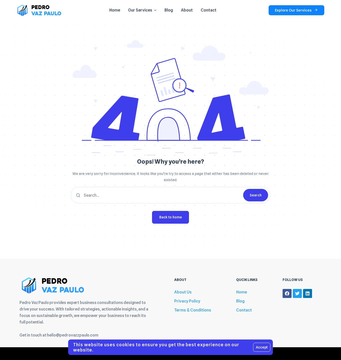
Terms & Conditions (192, 310)
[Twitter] (297, 293)
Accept (262, 347)
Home (241, 292)
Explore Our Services (293, 10)
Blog (240, 301)
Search (256, 195)
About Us (183, 292)
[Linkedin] (307, 293)
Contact (244, 310)
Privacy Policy (187, 301)
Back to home (170, 217)
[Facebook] (287, 293)
